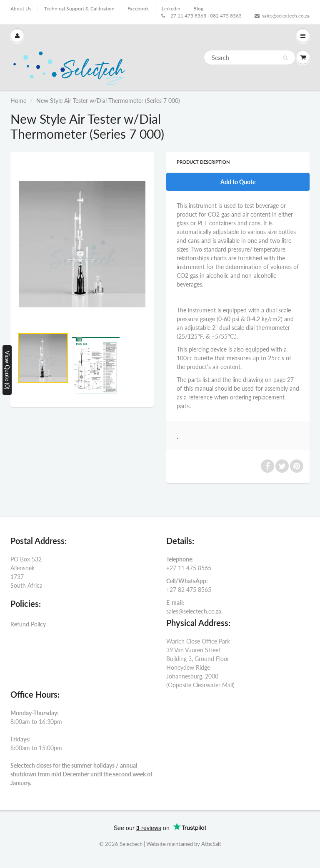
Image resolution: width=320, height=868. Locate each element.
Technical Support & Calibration (79, 8)
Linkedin (171, 8)
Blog (198, 8)
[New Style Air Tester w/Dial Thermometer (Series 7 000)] (82, 244)
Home (18, 100)
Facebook (138, 8)
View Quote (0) (7, 370)
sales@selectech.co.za (286, 15)
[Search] (285, 58)
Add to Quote (237, 181)
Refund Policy (28, 624)
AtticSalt (211, 844)
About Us (20, 8)
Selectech (131, 844)
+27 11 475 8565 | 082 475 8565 (205, 15)
